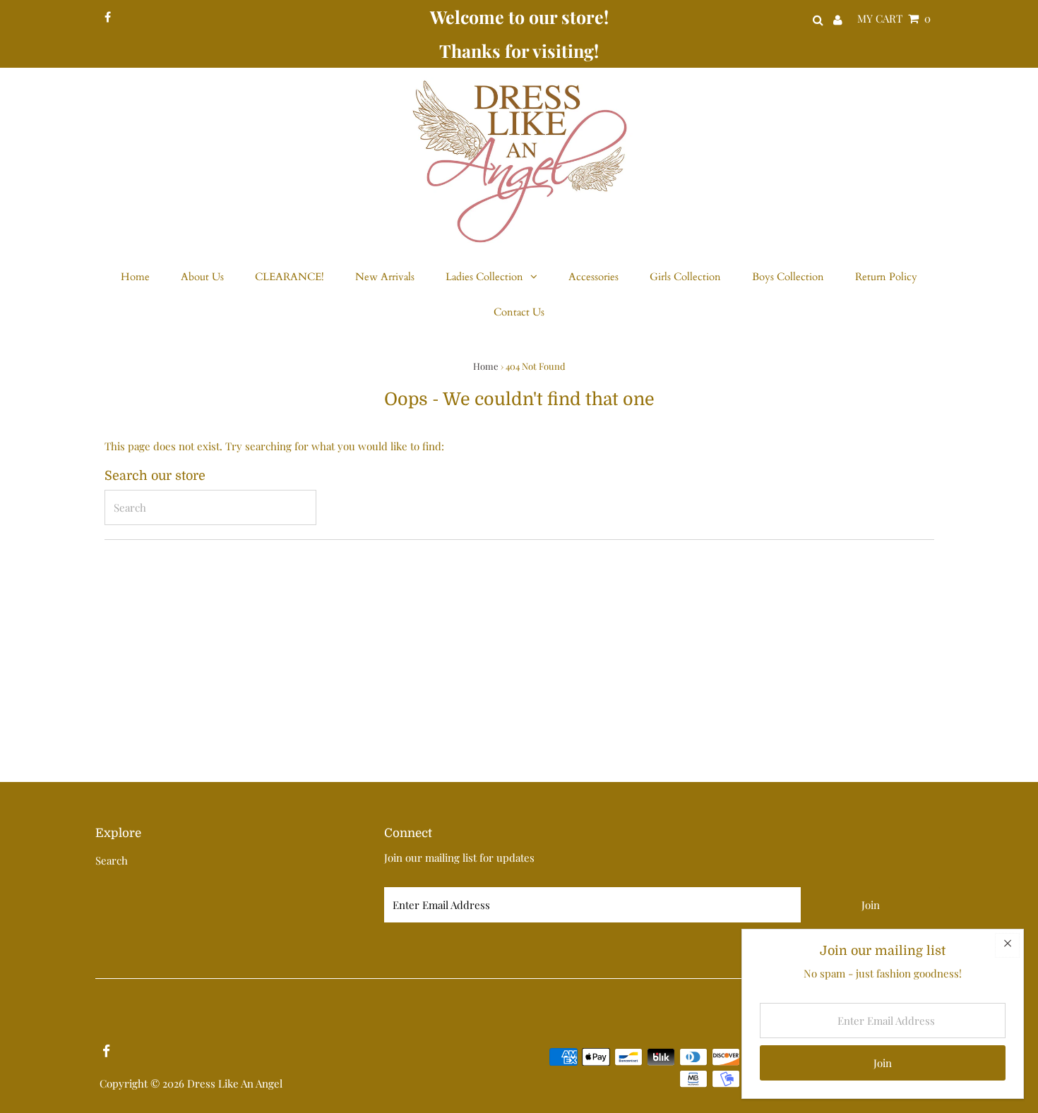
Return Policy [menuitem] (886, 277)
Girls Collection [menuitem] (685, 277)
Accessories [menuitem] (593, 277)
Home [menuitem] (135, 277)
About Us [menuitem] (202, 277)
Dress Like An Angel (234, 1083)
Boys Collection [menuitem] (788, 277)
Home (486, 366)
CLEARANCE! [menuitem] (289, 277)
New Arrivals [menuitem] (384, 277)
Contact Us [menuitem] (519, 312)
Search (111, 860)
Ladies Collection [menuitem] (484, 277)
